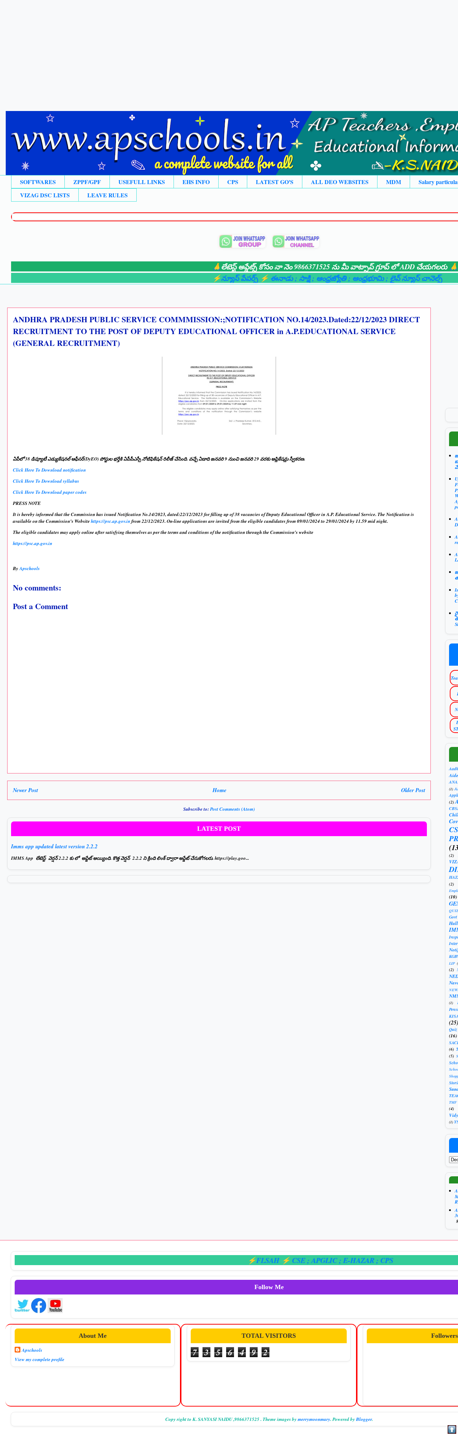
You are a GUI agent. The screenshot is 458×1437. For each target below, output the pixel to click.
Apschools (32, 1350)
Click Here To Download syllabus (46, 481)
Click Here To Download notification (50, 470)
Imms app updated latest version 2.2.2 (54, 846)
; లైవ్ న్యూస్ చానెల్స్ (387, 278)
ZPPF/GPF (87, 182)
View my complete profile (39, 1359)
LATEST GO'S (274, 182)
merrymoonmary (314, 1419)
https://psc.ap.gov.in (110, 521)
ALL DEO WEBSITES (340, 182)
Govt (453, 917)
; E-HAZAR (331, 1260)
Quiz (453, 1029)
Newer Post (25, 790)
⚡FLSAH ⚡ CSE (251, 1260)
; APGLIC (296, 1260)
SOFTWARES (38, 182)
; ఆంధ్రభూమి (340, 278)
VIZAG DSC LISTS (45, 195)
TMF (453, 1102)
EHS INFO (196, 182)
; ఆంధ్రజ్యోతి (304, 278)
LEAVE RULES (107, 195)
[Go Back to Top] (452, 1430)
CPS (232, 182)
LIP (452, 963)
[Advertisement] (214, 50)
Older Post (413, 790)
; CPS (358, 1260)
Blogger (364, 1419)
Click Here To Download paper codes (50, 492)
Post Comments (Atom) (232, 809)
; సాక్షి (277, 278)
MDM (393, 182)
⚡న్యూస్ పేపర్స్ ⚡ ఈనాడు (227, 278)
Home (219, 790)
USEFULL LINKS (141, 182)
